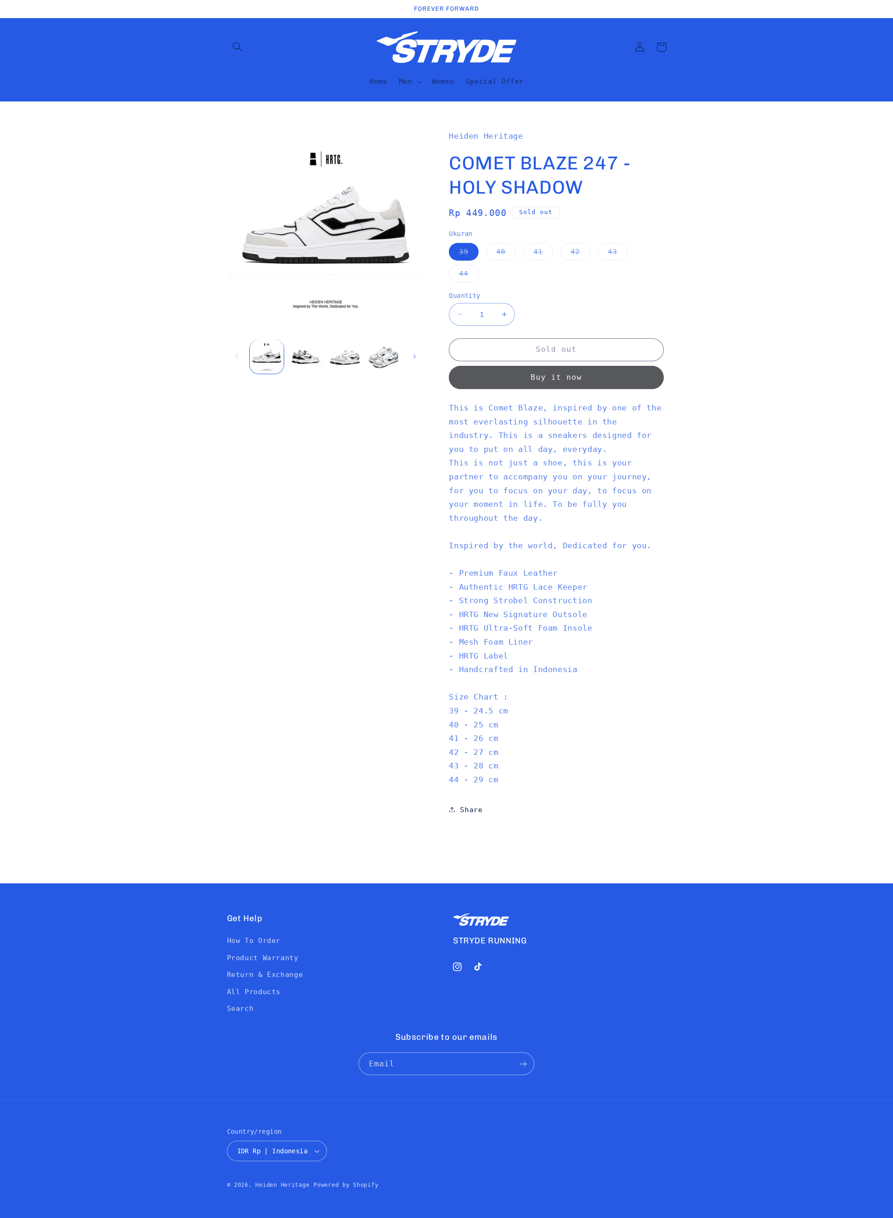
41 (543, 253)
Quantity (464, 295)
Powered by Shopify (345, 1185)
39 (469, 253)
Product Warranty (263, 958)
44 (469, 275)
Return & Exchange (265, 974)
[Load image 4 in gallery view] (383, 356)
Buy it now (556, 376)
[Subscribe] (523, 1063)
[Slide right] (414, 356)
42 (580, 253)
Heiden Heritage (282, 1185)
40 (506, 253)
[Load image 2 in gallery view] (306, 356)
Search (240, 1008)
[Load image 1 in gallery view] (267, 356)
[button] (237, 47)
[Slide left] (237, 356)
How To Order (254, 940)
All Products (254, 992)
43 (617, 253)
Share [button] (471, 809)
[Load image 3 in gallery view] (344, 356)
